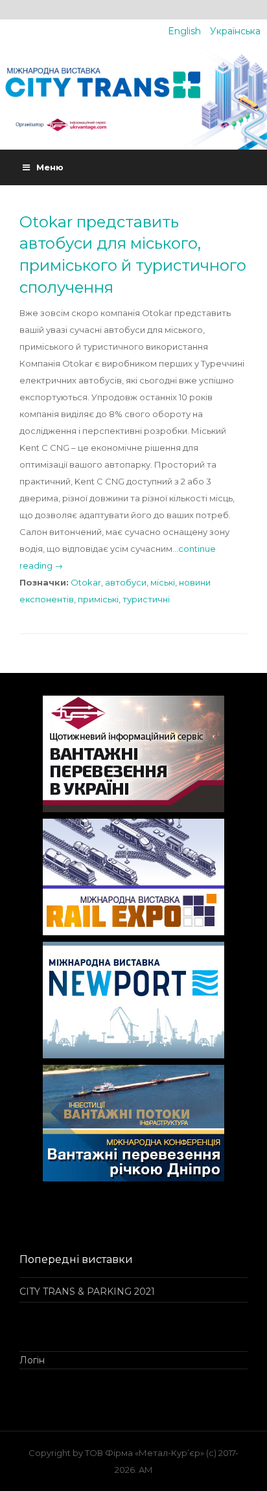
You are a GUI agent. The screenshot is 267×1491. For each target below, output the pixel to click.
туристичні (146, 599)
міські (162, 582)
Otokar (86, 582)
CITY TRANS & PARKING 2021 (87, 1291)
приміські (98, 599)
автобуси (125, 582)
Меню (50, 167)
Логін (32, 1360)
